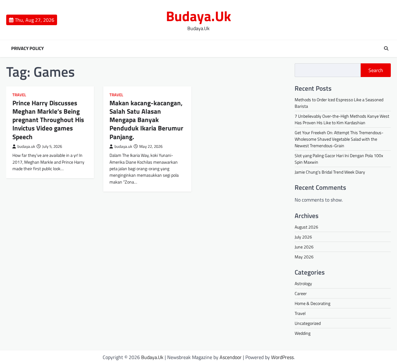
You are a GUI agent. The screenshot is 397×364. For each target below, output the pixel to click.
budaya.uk (26, 146)
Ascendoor (231, 357)
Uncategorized (308, 323)
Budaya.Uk (198, 15)
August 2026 (306, 227)
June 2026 (304, 246)
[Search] (386, 48)
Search (375, 70)
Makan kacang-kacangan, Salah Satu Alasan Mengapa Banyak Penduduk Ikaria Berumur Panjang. (146, 120)
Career (301, 293)
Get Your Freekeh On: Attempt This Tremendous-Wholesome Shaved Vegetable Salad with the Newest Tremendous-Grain (339, 139)
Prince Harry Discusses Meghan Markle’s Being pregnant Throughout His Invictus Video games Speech (48, 120)
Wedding (302, 333)
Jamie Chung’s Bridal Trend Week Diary (330, 172)
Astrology (303, 283)
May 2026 (304, 256)
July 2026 (303, 237)
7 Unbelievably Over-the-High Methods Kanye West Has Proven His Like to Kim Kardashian (342, 119)
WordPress (282, 357)
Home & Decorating (312, 303)
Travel (19, 95)
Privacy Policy (27, 48)
